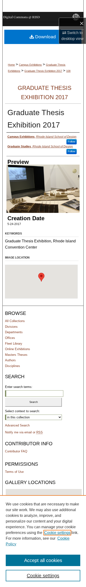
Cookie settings (57, 533)
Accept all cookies (43, 560)
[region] (43, 541)
